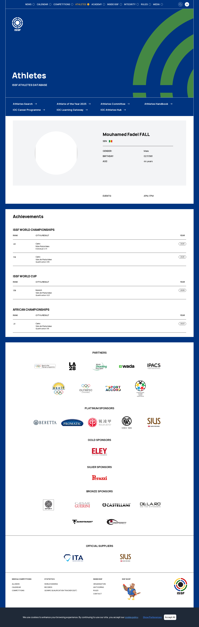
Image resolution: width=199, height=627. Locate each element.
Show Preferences (152, 617)
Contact (97, 594)
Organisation (99, 584)
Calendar (16, 587)
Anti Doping (98, 587)
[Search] (180, 4)
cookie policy (131, 617)
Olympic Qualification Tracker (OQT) (60, 590)
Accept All (170, 617)
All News (15, 584)
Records (48, 587)
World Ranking (51, 584)
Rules (95, 590)
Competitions (18, 590)
